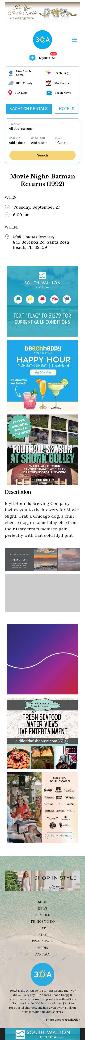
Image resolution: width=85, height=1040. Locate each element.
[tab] (29, 109)
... (19, 143)
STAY (42, 935)
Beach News (63, 92)
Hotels (66, 109)
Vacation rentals (29, 109)
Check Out (38, 138)
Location (15, 124)
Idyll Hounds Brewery (34, 237)
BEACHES (42, 915)
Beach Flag (61, 73)
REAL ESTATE (42, 941)
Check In (14, 138)
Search (42, 155)
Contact (42, 954)
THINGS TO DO (42, 922)
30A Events (61, 83)
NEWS (42, 909)
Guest (59, 138)
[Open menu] (74, 40)
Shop (42, 902)
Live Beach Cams (23, 72)
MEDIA (42, 948)
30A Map (21, 92)
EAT (42, 928)
